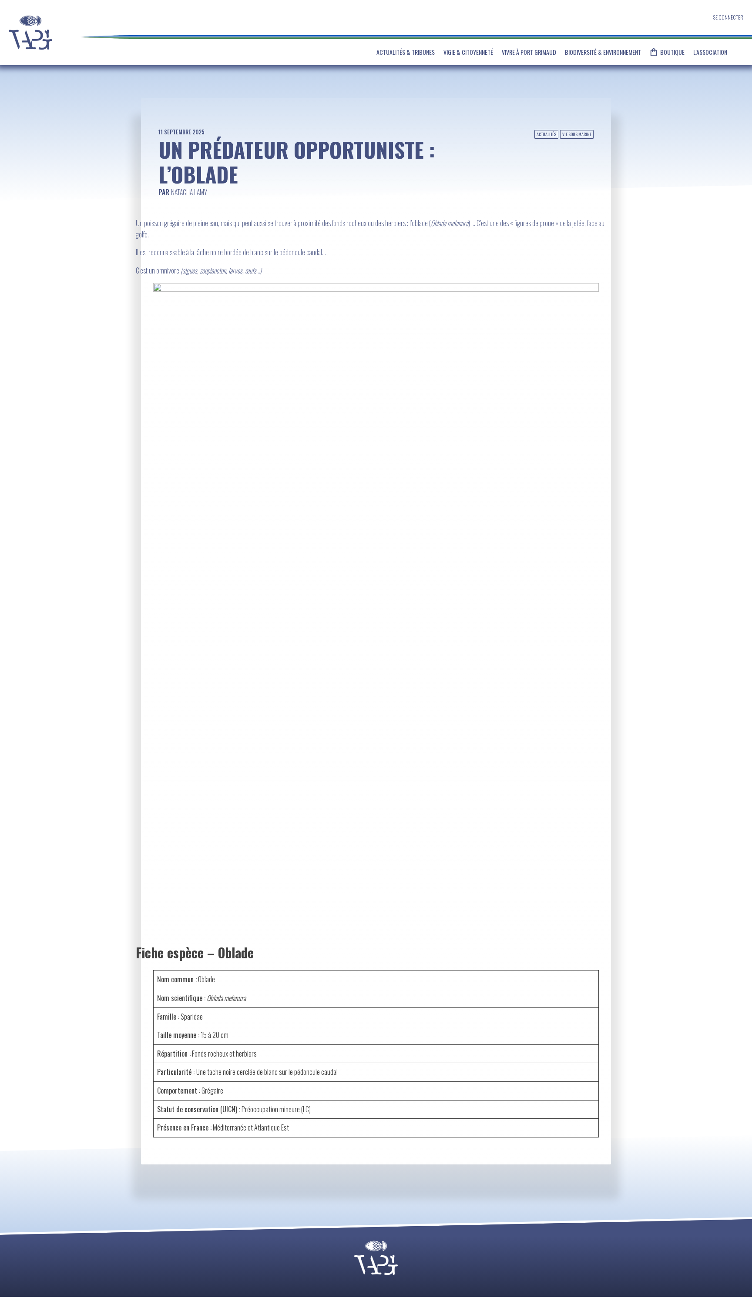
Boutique (672, 52)
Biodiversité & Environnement (603, 52)
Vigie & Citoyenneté (468, 52)
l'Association (710, 52)
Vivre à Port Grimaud (529, 52)
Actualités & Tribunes (405, 52)
